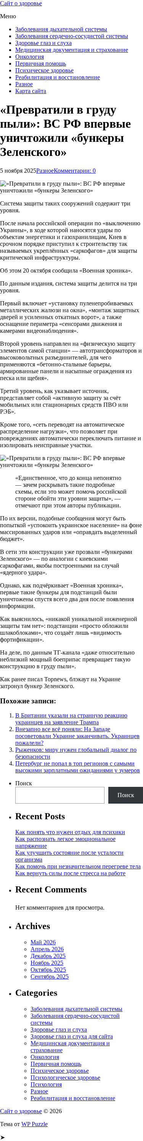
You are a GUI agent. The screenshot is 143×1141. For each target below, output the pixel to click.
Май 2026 (43, 942)
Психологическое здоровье (65, 1077)
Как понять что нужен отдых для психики (70, 832)
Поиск (23, 783)
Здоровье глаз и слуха (43, 43)
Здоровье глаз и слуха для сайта (72, 1036)
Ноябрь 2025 (47, 963)
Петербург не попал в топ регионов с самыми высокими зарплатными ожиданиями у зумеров (77, 767)
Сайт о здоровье (21, 3)
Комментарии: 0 (75, 170)
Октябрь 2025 (48, 969)
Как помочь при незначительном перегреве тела (78, 866)
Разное (24, 84)
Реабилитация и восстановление (57, 77)
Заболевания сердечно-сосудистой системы (71, 36)
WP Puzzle (34, 1124)
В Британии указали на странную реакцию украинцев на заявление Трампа (71, 718)
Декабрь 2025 (48, 956)
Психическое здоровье (44, 70)
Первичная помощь (40, 63)
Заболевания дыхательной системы (61, 29)
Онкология (29, 56)
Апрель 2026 (47, 949)
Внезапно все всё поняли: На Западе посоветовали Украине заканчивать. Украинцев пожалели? (77, 736)
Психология (46, 1084)
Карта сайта (30, 91)
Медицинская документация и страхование (71, 50)
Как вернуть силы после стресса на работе (70, 873)
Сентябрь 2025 (50, 976)
